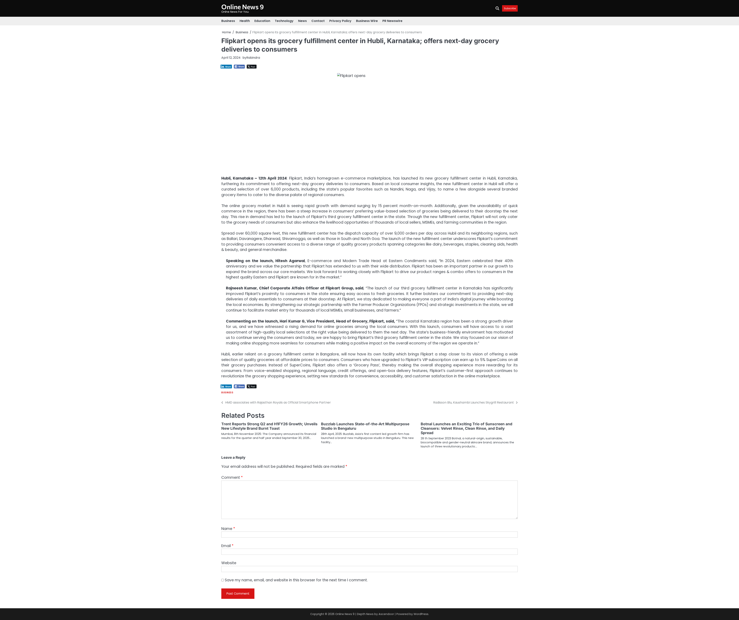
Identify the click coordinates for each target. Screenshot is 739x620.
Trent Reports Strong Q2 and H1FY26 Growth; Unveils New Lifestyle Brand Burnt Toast (269, 426)
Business (228, 21)
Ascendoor (386, 614)
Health (245, 21)
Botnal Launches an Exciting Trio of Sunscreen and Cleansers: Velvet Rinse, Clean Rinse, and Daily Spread (466, 428)
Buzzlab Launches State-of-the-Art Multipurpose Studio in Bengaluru (365, 426)
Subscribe (510, 8)
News (302, 21)
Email (227, 545)
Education (262, 21)
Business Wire (367, 21)
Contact (318, 21)
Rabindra (253, 57)
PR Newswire (392, 21)
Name (228, 528)
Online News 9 (242, 7)
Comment (232, 477)
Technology (284, 21)
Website (228, 563)
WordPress (421, 614)
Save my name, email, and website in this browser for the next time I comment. (296, 580)
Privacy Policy (340, 21)
